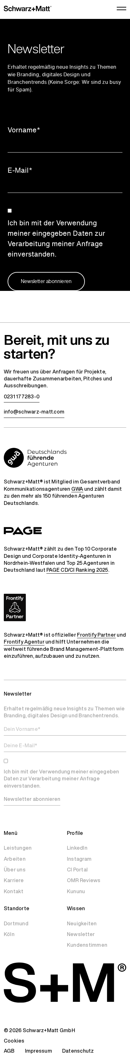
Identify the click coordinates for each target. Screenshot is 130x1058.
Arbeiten (15, 858)
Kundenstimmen (87, 944)
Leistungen (18, 847)
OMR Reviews (84, 880)
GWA (77, 488)
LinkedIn (77, 847)
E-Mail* (20, 170)
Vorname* (24, 130)
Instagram (79, 858)
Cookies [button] (14, 1040)
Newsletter (81, 934)
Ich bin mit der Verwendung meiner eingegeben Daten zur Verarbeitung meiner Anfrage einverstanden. (56, 238)
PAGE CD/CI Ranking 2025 (77, 569)
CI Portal (77, 869)
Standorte (16, 908)
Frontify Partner (96, 634)
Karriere (14, 880)
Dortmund (16, 923)
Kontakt (14, 891)
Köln (9, 934)
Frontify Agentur (24, 641)
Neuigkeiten (82, 923)
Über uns (15, 869)
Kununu (76, 891)
